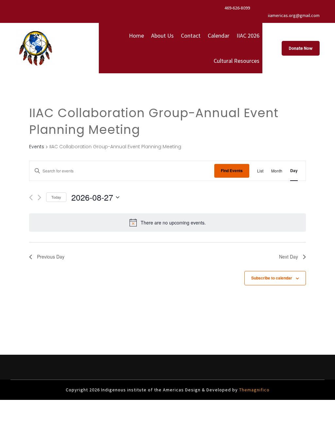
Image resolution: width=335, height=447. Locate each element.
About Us (162, 35)
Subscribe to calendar (271, 278)
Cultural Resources (236, 60)
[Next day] (39, 197)
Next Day (288, 256)
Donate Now (300, 48)
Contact (191, 35)
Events (36, 147)
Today (56, 197)
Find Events (232, 170)
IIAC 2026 (248, 35)
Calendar (218, 35)
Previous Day (50, 256)
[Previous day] (31, 197)
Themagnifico (254, 390)
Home (136, 35)
